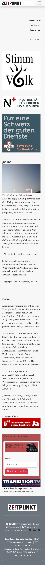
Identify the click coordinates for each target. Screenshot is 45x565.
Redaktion (35, 25)
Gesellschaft (35, 30)
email (7, 459)
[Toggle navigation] (39, 2)
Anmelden (8, 488)
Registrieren (23, 488)
